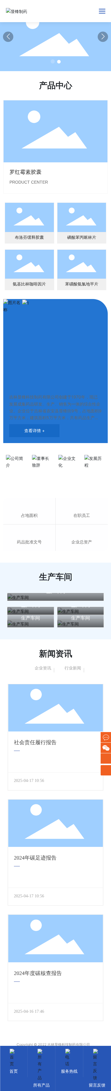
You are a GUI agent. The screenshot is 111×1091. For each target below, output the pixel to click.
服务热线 (69, 1071)
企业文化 (68, 473)
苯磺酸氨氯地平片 (81, 284)
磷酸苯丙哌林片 (81, 237)
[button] (53, 61)
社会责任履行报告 (35, 742)
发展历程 (94, 473)
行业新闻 (73, 667)
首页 (13, 1071)
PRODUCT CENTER (28, 182)
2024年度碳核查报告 (38, 973)
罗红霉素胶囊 (25, 172)
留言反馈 (97, 1084)
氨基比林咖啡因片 (29, 284)
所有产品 (41, 1084)
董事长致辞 (42, 473)
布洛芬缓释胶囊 (29, 237)
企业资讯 (43, 667)
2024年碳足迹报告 (35, 858)
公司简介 (16, 473)
